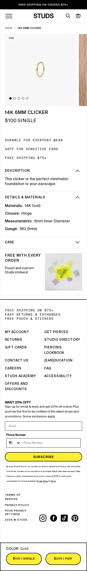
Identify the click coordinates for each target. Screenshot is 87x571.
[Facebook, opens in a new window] (55, 518)
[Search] (68, 16)
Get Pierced (56, 332)
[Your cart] (78, 16)
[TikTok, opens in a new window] (66, 518)
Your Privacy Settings (15, 512)
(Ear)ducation (58, 360)
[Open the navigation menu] (8, 16)
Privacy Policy (17, 505)
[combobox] (13, 442)
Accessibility (58, 376)
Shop (9, 28)
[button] (10, 98)
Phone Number (16, 435)
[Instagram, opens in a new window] (44, 518)
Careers (13, 368)
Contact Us (17, 360)
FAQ (47, 368)
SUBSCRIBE (43, 457)
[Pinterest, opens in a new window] (76, 518)
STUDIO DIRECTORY (62, 339)
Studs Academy (20, 376)
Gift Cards (16, 347)
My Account (17, 332)
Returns (13, 339)
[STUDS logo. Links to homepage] (43, 16)
